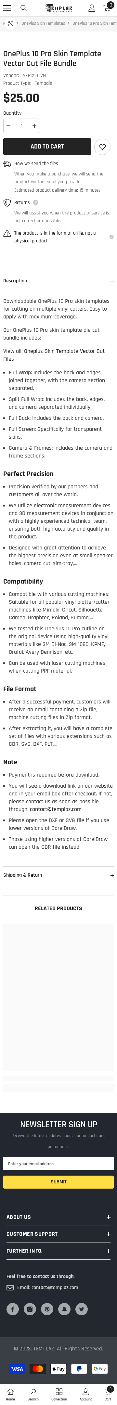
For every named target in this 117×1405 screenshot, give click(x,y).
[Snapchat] (64, 1309)
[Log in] (92, 8)
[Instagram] (30, 1309)
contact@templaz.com (56, 809)
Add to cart (47, 146)
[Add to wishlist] (102, 147)
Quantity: (12, 113)
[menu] (7, 8)
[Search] (24, 8)
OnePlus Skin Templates (43, 23)
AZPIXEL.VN (34, 75)
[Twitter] (81, 1309)
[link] (58, 1078)
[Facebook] (12, 1309)
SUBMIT (59, 1182)
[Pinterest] (47, 1309)
